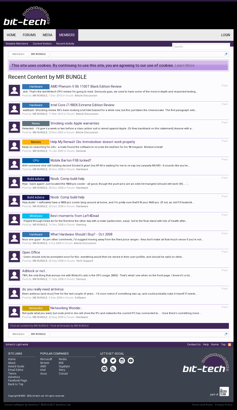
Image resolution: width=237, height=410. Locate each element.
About (12, 363)
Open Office (31, 252)
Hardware (82, 169)
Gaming (81, 224)
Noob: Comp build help (55, 179)
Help (206, 344)
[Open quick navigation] (226, 54)
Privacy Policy (223, 404)
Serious (81, 279)
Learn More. (185, 65)
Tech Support (84, 260)
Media (47, 35)
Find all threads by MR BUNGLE (70, 325)
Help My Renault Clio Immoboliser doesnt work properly (83, 142)
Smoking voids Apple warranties (65, 123)
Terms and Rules (202, 404)
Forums (29, 35)
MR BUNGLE (40, 95)
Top (223, 344)
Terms (12, 373)
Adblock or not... (34, 271)
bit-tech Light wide (17, 344)
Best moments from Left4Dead (64, 216)
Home (11, 35)
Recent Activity (65, 43)
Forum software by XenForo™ (38, 404)
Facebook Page (17, 380)
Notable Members (17, 43)
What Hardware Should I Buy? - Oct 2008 (70, 234)
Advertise (14, 377)
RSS (229, 344)
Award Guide (16, 366)
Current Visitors (42, 43)
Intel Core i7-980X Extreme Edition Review (71, 105)
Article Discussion (86, 95)
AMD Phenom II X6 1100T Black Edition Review (75, 86)
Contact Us (194, 344)
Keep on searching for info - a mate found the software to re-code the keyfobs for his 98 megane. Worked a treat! (92, 147)
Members (67, 35)
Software (80, 297)
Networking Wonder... (55, 308)
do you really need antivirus (43, 289)
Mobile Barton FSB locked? (62, 160)
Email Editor (15, 370)
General (81, 151)
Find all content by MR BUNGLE (29, 325)
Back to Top (15, 384)
